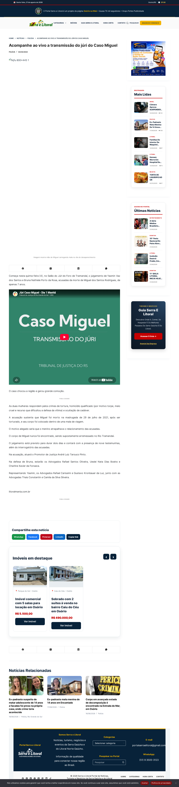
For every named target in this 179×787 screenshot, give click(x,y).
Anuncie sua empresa (148, 344)
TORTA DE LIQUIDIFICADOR (156, 177)
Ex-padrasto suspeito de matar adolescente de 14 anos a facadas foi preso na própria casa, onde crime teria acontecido (26, 705)
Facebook (32, 537)
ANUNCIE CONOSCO (150, 23)
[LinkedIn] (78, 268)
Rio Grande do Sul (35, 717)
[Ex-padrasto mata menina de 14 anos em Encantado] (64, 685)
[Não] (175, 783)
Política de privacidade (161, 783)
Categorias (59, 23)
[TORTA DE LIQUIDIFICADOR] (141, 177)
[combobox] (107, 762)
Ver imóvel (30, 621)
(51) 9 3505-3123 (149, 760)
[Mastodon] (43, 778)
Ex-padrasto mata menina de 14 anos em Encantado (155, 127)
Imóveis (73, 23)
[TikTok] (50, 778)
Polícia (12, 52)
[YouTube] (31, 778)
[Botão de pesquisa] (123, 762)
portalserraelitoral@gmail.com (149, 745)
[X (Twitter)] (51, 268)
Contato (121, 23)
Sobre (123, 777)
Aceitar (145, 783)
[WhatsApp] (106, 268)
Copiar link (73, 537)
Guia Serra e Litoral (90, 23)
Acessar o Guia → (148, 336)
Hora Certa (108, 23)
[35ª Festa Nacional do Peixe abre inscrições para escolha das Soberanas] (141, 241)
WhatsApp (18, 537)
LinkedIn (59, 537)
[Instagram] (27, 778)
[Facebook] (23, 268)
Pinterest (46, 537)
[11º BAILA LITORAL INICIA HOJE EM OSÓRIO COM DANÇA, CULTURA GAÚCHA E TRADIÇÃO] (141, 276)
